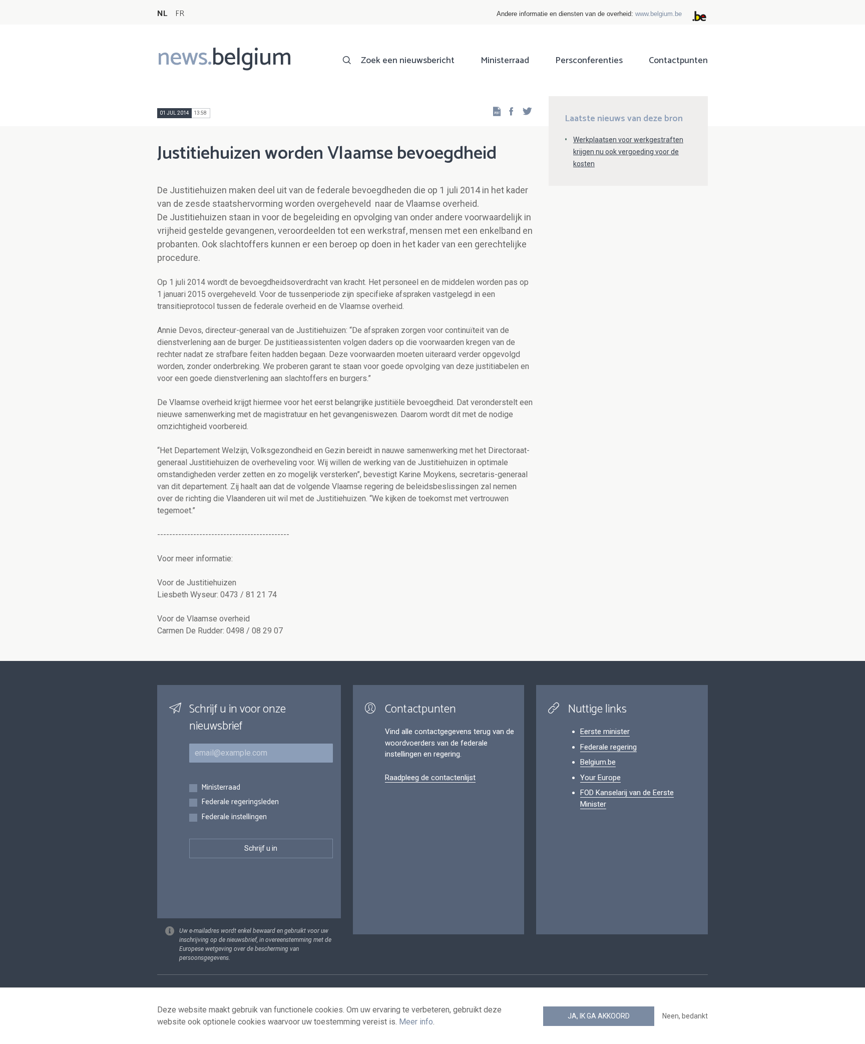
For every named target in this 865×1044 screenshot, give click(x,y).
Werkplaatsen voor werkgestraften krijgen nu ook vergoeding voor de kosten (628, 152)
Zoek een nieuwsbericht (408, 60)
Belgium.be (598, 762)
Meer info (416, 1021)
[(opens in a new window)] (508, 111)
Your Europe (600, 777)
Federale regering (608, 747)
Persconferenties (589, 60)
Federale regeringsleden (240, 802)
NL (162, 14)
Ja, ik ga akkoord (599, 1016)
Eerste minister (605, 731)
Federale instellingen (234, 817)
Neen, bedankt (685, 1016)
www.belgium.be (658, 14)
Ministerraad (505, 60)
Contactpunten (678, 60)
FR (179, 14)
